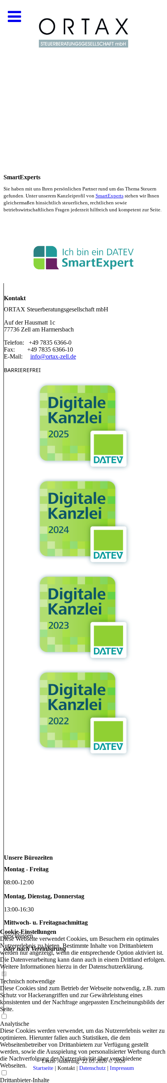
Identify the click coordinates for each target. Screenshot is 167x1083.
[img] (83, 77)
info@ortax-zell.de (53, 356)
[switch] (4, 1073)
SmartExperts (110, 196)
